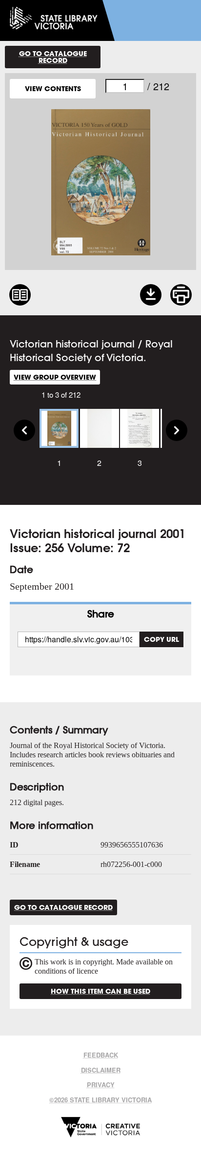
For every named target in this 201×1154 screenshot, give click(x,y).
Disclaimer (101, 1070)
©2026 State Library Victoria (100, 1099)
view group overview (55, 377)
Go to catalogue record (53, 57)
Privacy (101, 1084)
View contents (53, 88)
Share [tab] (100, 614)
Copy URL (161, 639)
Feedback (100, 1054)
